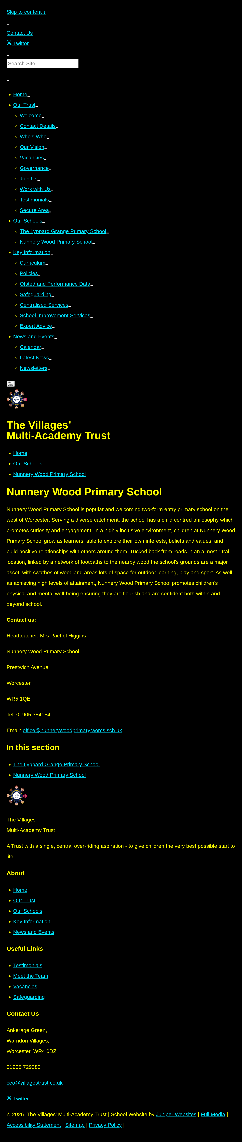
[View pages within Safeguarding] (52, 296)
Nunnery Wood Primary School (49, 474)
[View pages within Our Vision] (45, 148)
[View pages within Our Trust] (36, 106)
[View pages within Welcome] (43, 117)
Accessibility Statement (34, 1125)
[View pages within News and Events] (55, 338)
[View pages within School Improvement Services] (91, 317)
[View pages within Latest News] (50, 359)
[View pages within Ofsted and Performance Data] (91, 285)
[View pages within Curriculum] (46, 264)
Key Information (31, 921)
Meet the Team (30, 976)
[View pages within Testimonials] (50, 201)
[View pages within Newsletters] (48, 369)
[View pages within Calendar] (42, 348)
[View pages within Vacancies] (45, 159)
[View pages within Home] (28, 96)
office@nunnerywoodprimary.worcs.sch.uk (72, 730)
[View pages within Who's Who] (48, 138)
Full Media (213, 1114)
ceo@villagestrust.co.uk (35, 1083)
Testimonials (27, 965)
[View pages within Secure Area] (50, 211)
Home (20, 453)
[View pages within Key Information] (51, 254)
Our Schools (27, 464)
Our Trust (24, 900)
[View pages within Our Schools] (43, 222)
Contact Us (20, 33)
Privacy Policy (105, 1125)
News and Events (33, 932)
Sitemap (75, 1125)
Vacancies (25, 986)
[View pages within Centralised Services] (69, 306)
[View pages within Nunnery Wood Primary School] (93, 243)
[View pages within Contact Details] (57, 127)
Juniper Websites (176, 1114)
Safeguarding (29, 997)
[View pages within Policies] (39, 275)
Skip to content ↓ (26, 12)
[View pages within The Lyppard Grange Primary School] (107, 233)
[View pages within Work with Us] (52, 190)
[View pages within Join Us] (38, 180)
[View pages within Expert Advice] (53, 327)
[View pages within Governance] (50, 169)
